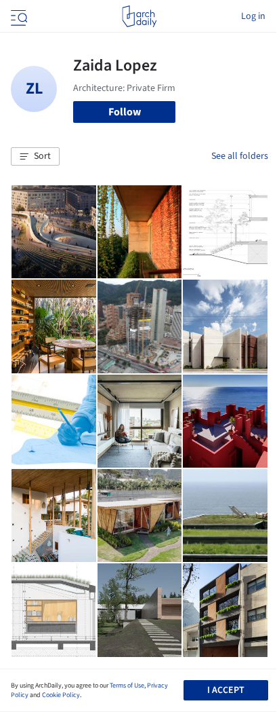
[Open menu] (17, 16)
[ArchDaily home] (139, 16)
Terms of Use (127, 685)
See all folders (239, 156)
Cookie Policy (61, 695)
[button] (35, 156)
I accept (225, 690)
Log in (253, 16)
